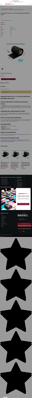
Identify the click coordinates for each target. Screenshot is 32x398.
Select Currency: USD (16, 0)
